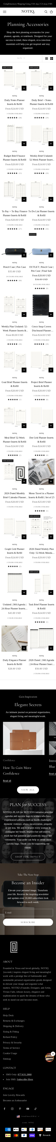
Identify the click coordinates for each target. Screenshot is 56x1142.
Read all (7, 780)
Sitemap (7, 1059)
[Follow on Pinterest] (20, 1108)
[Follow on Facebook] (4, 1108)
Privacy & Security (12, 1042)
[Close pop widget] (53, 1054)
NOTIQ (14, 96)
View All (28, 789)
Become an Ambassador (15, 1100)
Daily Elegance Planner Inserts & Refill (14, 662)
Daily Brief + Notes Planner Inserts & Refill (41, 102)
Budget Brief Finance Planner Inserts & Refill (14, 158)
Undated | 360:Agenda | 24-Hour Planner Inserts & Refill (14, 607)
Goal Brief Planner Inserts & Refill (14, 384)
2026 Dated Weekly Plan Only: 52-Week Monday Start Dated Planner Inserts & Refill (41, 551)
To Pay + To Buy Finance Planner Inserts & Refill (14, 213)
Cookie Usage (10, 1053)
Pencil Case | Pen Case (14, 267)
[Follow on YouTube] (27, 1108)
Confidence (9, 760)
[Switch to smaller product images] (51, 58)
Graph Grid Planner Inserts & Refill (14, 551)
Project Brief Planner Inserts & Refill (41, 384)
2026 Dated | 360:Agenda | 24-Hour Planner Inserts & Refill (41, 662)
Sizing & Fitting (11, 1031)
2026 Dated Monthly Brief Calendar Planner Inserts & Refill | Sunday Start (14, 495)
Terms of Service (11, 1048)
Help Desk (8, 1015)
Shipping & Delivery (13, 1026)
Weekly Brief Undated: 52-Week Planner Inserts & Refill (41, 158)
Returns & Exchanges (13, 1021)
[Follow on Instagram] (12, 1108)
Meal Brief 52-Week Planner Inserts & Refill (14, 439)
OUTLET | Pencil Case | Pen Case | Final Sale (41, 269)
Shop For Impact (28, 856)
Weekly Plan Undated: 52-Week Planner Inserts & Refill (14, 329)
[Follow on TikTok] (35, 1108)
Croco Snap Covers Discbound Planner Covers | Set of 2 (41, 329)
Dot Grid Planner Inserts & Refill (41, 439)
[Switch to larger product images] (46, 58)
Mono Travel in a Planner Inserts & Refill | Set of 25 (41, 495)
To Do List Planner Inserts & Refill (41, 213)
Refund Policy (10, 1037)
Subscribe (28, 922)
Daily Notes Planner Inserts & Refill (14, 102)
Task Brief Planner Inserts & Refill (41, 606)
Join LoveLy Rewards (14, 1095)
